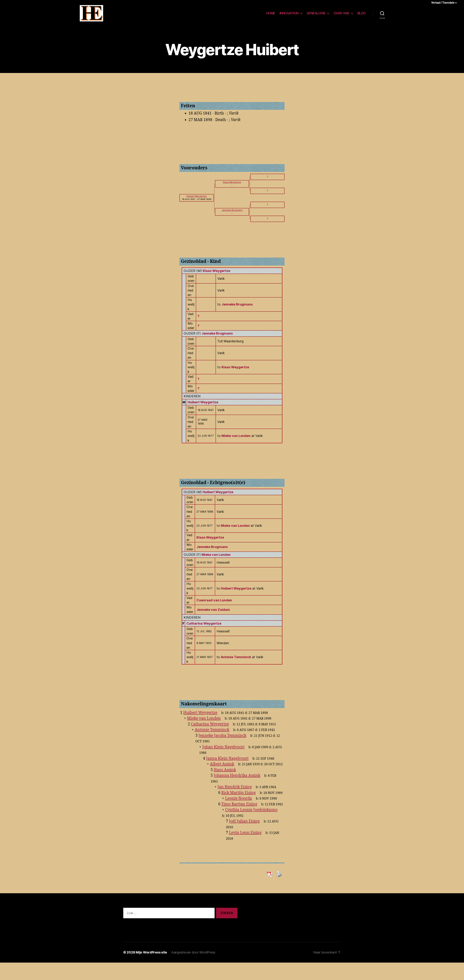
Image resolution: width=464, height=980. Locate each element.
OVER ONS (341, 13)
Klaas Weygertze (216, 271)
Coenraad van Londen (214, 600)
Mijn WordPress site (151, 952)
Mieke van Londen (216, 555)
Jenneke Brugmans (217, 333)
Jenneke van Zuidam (213, 610)
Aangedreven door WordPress (193, 952)
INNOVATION (289, 13)
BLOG (361, 13)
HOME (270, 13)
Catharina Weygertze (204, 623)
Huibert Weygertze (203, 402)
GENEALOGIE (316, 13)
